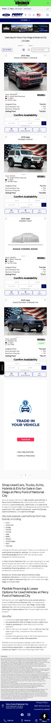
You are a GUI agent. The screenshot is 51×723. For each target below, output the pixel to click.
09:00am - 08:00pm (23, 9)
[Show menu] (47, 15)
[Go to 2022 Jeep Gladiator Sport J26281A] (25, 240)
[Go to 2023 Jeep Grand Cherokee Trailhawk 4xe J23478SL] (25, 321)
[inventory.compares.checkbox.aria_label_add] (6, 56)
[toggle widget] (44, 716)
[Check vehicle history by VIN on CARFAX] (41, 95)
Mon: (12, 9)
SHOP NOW (23, 5)
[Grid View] (23, 50)
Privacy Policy (42, 702)
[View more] (47, 9)
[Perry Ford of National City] (13, 15)
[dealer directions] (3, 706)
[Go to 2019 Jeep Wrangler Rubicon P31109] (25, 158)
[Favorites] (30, 15)
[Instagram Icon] (28, 714)
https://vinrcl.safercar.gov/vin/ (28, 687)
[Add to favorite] (45, 56)
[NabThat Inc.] (47, 709)
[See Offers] (25, 28)
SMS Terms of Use (42, 706)
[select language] (42, 15)
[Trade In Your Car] (25, 425)
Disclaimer (44, 30)
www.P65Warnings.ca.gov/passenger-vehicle (14, 698)
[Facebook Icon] (22, 714)
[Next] (29, 475)
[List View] (29, 50)
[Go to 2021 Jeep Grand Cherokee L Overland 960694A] (25, 77)
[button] (48, 3)
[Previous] (21, 475)
